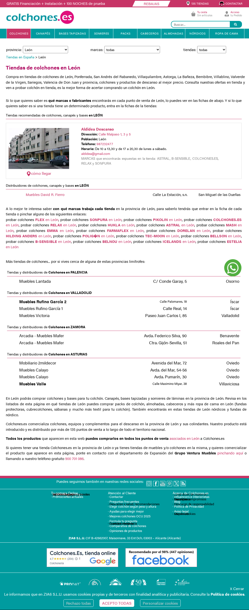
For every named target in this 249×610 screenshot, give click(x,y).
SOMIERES (101, 33)
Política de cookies (227, 594)
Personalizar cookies (160, 603)
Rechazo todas (78, 603)
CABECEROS (150, 33)
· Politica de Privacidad (188, 506)
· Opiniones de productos (125, 530)
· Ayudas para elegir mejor (126, 511)
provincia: (14, 49)
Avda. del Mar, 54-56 (168, 370)
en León (46, 219)
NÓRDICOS (197, 33)
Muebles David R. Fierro (45, 194)
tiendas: (190, 49)
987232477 (105, 143)
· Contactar (115, 496)
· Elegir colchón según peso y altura (132, 506)
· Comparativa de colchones (127, 525)
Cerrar (237, 588)
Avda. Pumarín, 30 (170, 377)
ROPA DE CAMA (226, 33)
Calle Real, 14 (175, 308)
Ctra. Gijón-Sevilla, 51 (168, 342)
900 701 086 (74, 458)
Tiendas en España (20, 56)
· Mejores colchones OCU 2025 (129, 516)
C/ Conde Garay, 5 (170, 281)
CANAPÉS (43, 33)
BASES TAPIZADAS (72, 33)
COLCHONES (18, 33)
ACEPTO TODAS (117, 603)
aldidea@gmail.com (95, 153)
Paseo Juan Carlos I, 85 (166, 315)
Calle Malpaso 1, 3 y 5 (114, 134)
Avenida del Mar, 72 (169, 363)
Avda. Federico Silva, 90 (165, 335)
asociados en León (184, 438)
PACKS (126, 33)
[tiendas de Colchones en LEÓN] (39, 167)
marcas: (97, 49)
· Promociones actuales (67, 496)
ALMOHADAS (173, 33)
